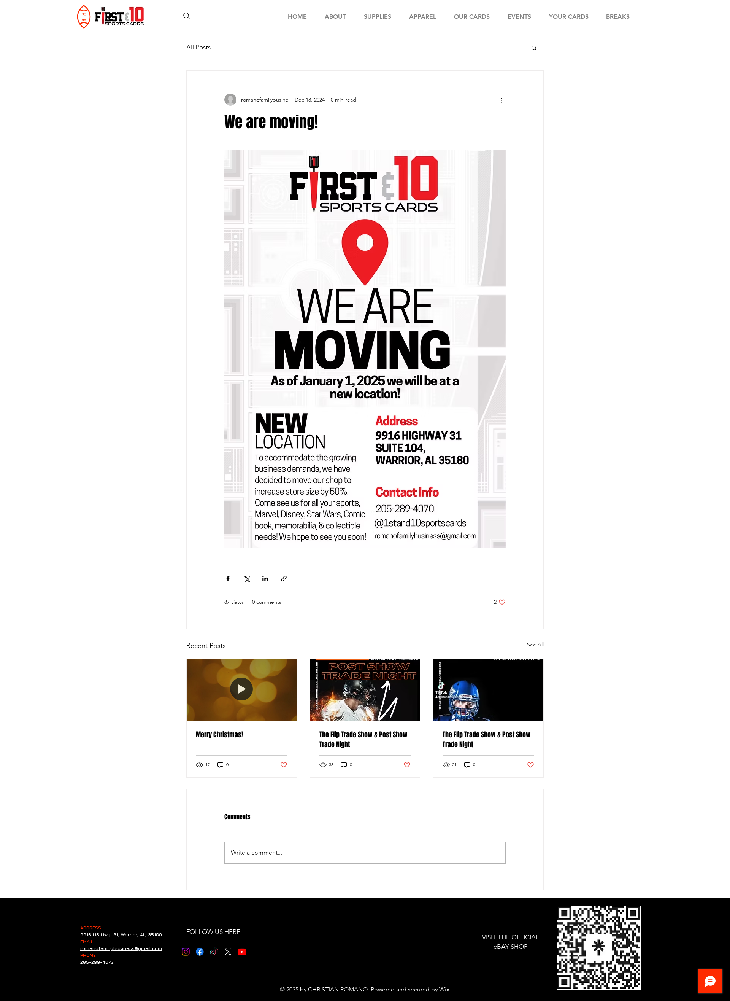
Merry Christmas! (219, 735)
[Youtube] (242, 952)
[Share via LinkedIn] (265, 578)
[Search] (187, 16)
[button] (534, 48)
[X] (228, 952)
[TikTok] (214, 952)
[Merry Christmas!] (242, 690)
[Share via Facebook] (228, 578)
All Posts (198, 47)
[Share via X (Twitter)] (246, 578)
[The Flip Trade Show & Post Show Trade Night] (365, 690)
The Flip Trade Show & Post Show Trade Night (363, 740)
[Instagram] (186, 952)
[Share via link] (283, 578)
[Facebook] (200, 952)
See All (535, 644)
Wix (444, 989)
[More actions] (501, 99)
